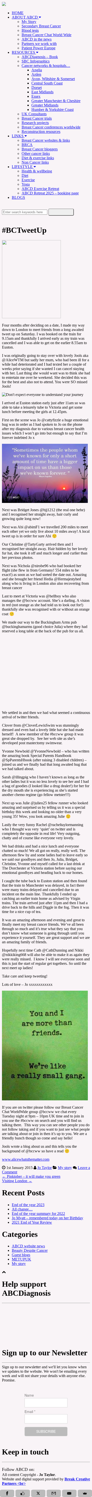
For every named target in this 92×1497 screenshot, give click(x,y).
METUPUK (21, 1259)
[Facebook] (7, 1493)
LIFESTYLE (23, 167)
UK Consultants (34, 114)
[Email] (69, 1493)
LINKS (18, 136)
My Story (29, 22)
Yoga (26, 184)
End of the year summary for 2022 (38, 1213)
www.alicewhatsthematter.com (25, 1159)
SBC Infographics (36, 61)
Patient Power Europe (38, 48)
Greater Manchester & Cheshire (55, 101)
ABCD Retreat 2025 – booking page (50, 193)
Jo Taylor (44, 1168)
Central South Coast (47, 83)
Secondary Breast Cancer (41, 26)
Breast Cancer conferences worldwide (51, 127)
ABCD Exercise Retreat (40, 189)
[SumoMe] (85, 1493)
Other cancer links (36, 153)
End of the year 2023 (28, 1205)
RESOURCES (24, 52)
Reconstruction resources (41, 131)
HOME (18, 13)
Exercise (28, 180)
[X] (38, 1493)
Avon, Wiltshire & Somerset (53, 79)
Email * (30, 1411)
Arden (36, 74)
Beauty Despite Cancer (30, 1250)
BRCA (27, 145)
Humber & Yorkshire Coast (52, 109)
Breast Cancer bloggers (40, 149)
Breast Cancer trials (37, 118)
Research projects (35, 123)
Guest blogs (21, 1255)
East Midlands (42, 92)
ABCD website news (28, 1246)
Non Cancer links (35, 162)
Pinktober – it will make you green (31, 1176)
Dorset (36, 87)
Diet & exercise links (38, 158)
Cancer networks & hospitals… (46, 66)
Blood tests (30, 30)
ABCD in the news (37, 39)
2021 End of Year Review (32, 1222)
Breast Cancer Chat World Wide (46, 35)
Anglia (36, 70)
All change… (22, 1209)
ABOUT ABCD (25, 17)
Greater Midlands (44, 105)
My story (65, 1168)
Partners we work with (39, 44)
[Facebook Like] (22, 1493)
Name (29, 1395)
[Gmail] (54, 1493)
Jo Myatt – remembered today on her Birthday (47, 1218)
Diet (25, 175)
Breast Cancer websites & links (46, 140)
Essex (35, 96)
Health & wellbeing (37, 171)
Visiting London (17, 1181)
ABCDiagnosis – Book (40, 57)
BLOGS (18, 197)
